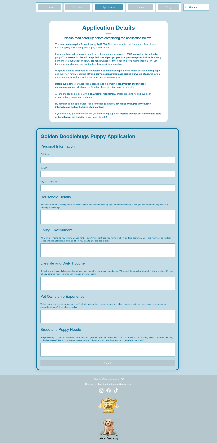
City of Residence (49, 182)
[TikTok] (116, 390)
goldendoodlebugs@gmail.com (115, 384)
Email (43, 168)
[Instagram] (101, 390)
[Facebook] (108, 390)
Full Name (45, 154)
